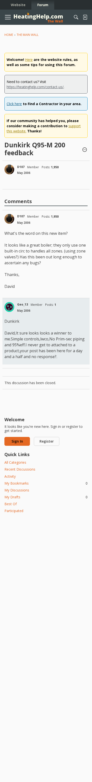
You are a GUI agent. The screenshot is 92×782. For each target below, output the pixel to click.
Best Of (10, 504)
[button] (85, 150)
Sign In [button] (17, 441)
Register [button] (46, 441)
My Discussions (16, 490)
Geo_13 (22, 304)
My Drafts (46, 497)
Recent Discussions (19, 469)
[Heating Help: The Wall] (38, 17)
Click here (14, 103)
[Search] (76, 17)
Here (29, 59)
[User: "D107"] (9, 169)
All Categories (15, 462)
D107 (21, 167)
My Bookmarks (46, 483)
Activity (10, 476)
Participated (13, 510)
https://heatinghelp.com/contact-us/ (35, 86)
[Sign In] (84, 17)
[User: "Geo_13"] (9, 307)
